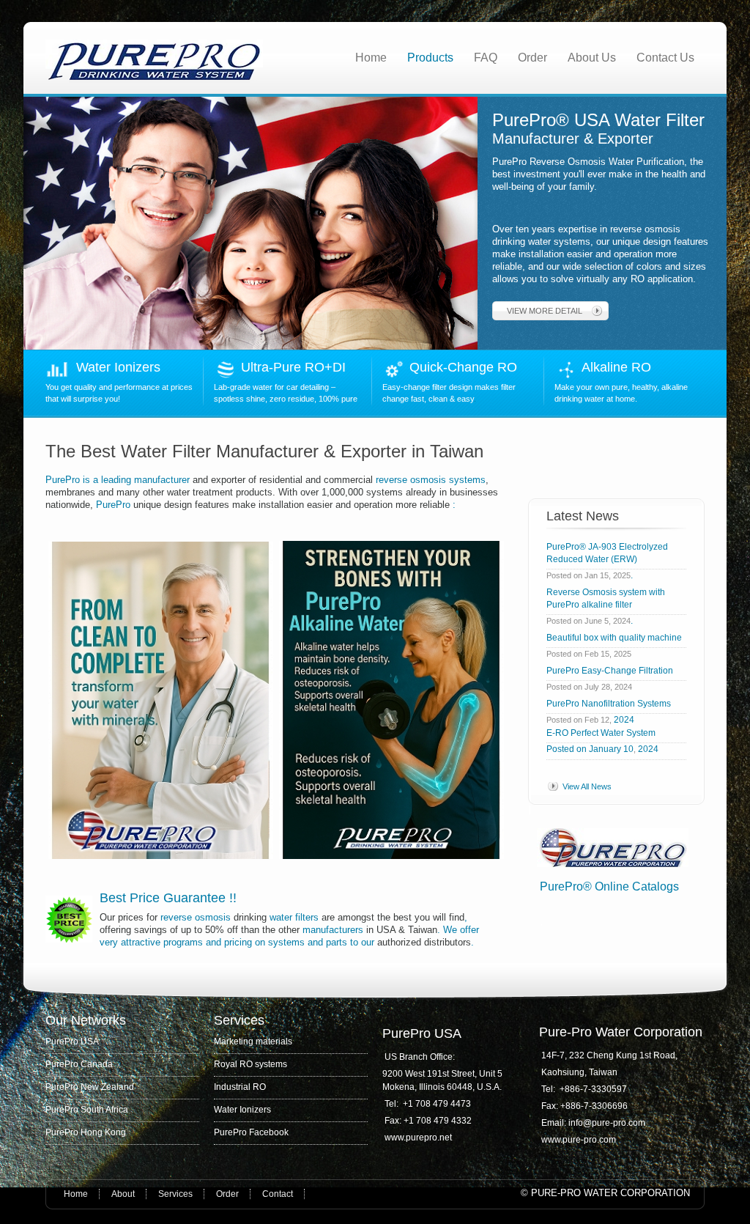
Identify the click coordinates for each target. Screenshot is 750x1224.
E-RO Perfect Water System (601, 733)
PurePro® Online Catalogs (609, 886)
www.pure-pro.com (578, 1140)
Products (430, 57)
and (213, 942)
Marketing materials (253, 1041)
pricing (238, 942)
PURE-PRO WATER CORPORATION (610, 1192)
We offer (461, 929)
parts (336, 942)
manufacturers (332, 929)
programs (183, 942)
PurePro (64, 479)
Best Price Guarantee (164, 898)
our (367, 942)
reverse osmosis (195, 917)
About (123, 1194)
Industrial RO (240, 1087)
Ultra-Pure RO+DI (297, 367)
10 (628, 749)
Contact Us (665, 57)
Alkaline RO (620, 367)
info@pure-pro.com (607, 1123)
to (354, 942)
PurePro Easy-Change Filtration (611, 671)
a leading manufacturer (141, 479)
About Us (592, 57)
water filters (294, 917)
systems (286, 942)
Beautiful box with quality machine (614, 638)
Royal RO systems (250, 1064)
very (109, 942)
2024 (624, 720)
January (605, 749)
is (86, 479)
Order (532, 57)
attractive (140, 942)
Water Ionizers (118, 367)
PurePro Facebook (251, 1132)
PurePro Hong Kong (85, 1132)
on (260, 942)
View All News (587, 786)
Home (371, 57)
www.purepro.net (418, 1137)
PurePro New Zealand (89, 1087)
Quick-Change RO (463, 367)
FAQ (485, 57)
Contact (277, 1194)
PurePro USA (72, 1041)
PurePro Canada (79, 1064)
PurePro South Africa (86, 1110)
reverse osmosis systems (429, 479)
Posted (560, 749)
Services (175, 1194)
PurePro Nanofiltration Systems (608, 703)
